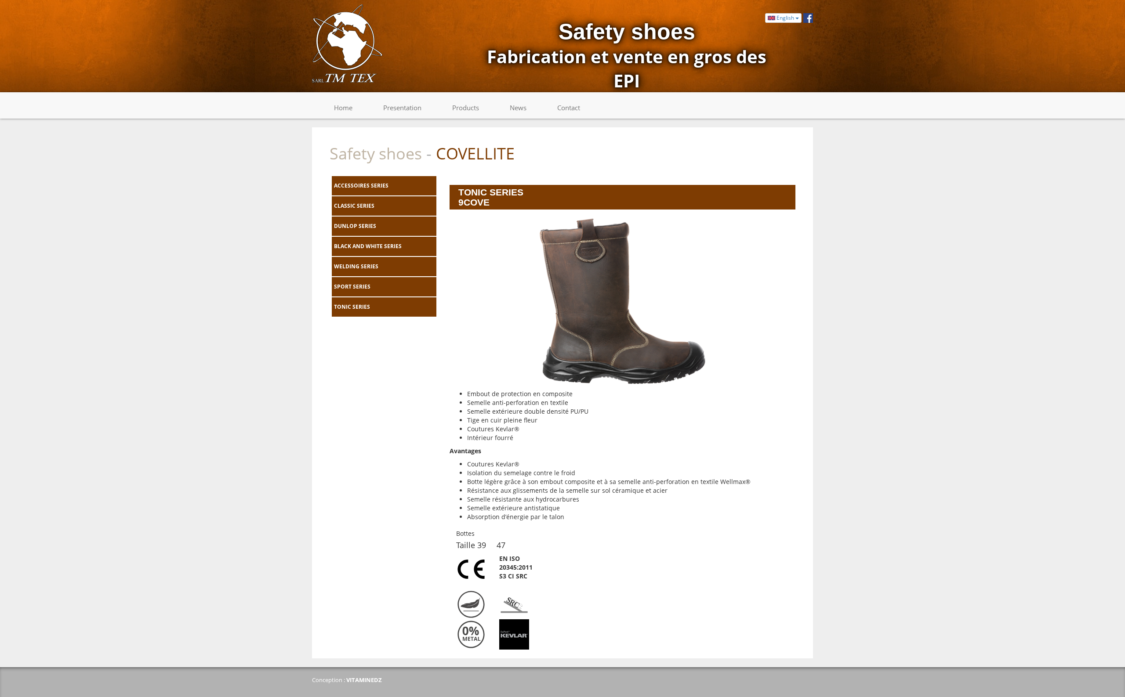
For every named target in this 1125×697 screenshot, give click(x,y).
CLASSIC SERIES (354, 205)
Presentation (402, 107)
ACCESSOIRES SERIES (361, 185)
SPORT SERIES (352, 286)
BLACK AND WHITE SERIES (368, 246)
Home (343, 107)
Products (465, 107)
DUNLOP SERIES (355, 226)
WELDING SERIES (356, 266)
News (518, 107)
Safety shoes (376, 153)
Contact (568, 107)
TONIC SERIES (352, 307)
